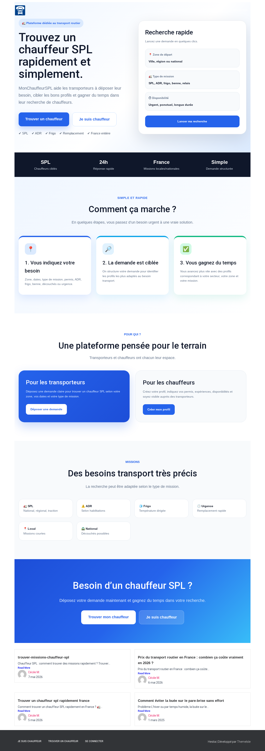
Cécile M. (34, 672)
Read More (24, 667)
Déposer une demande (46, 409)
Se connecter (238, 10)
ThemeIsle (244, 741)
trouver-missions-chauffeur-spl (43, 657)
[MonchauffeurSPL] (20, 10)
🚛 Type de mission (161, 76)
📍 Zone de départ (160, 54)
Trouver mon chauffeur (108, 617)
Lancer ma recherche (192, 121)
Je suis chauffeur (175, 10)
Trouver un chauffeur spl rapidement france (53, 701)
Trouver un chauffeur (208, 10)
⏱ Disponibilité (159, 98)
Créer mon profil (158, 409)
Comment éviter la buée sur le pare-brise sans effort (181, 701)
